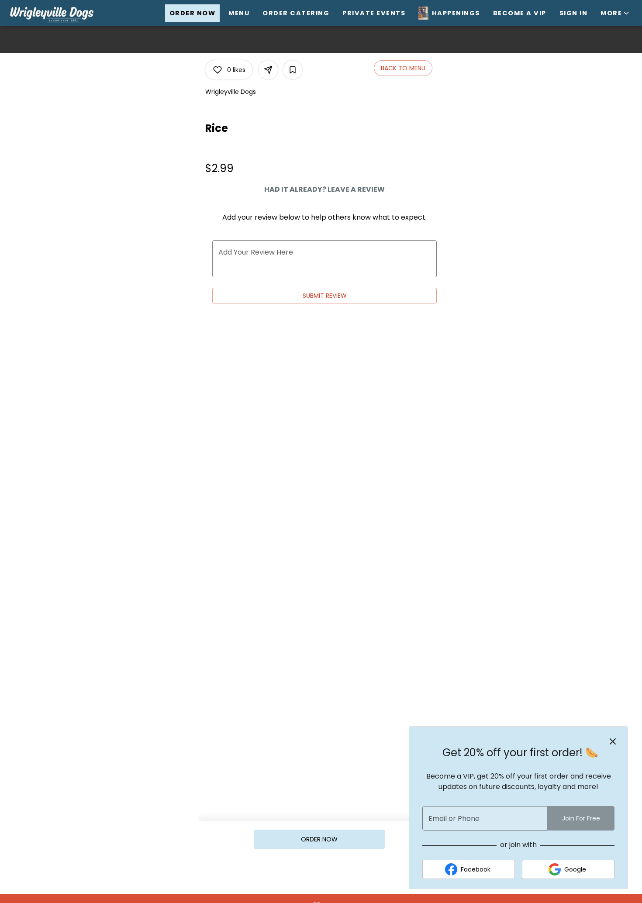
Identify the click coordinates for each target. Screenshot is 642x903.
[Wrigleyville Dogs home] (61, 13)
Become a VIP (519, 13)
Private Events (373, 13)
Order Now (192, 13)
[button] (615, 13)
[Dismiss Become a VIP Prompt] (612, 741)
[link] (319, 839)
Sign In (573, 13)
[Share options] (268, 69)
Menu (238, 13)
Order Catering (295, 13)
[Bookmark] (292, 69)
